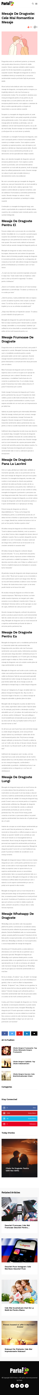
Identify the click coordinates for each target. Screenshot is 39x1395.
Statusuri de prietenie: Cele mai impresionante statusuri (18, 1350)
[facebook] (19, 1107)
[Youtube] (19, 1113)
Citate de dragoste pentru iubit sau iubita (17, 1169)
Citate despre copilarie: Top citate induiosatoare (24, 1063)
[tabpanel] (19, 1158)
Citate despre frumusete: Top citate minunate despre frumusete (25, 1050)
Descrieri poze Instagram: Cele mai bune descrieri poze (18, 1268)
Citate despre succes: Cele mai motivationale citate (24, 1075)
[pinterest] (19, 1124)
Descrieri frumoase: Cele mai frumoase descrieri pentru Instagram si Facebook (17, 1226)
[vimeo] (19, 1118)
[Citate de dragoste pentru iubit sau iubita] (19, 1158)
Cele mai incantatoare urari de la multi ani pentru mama (19, 1309)
